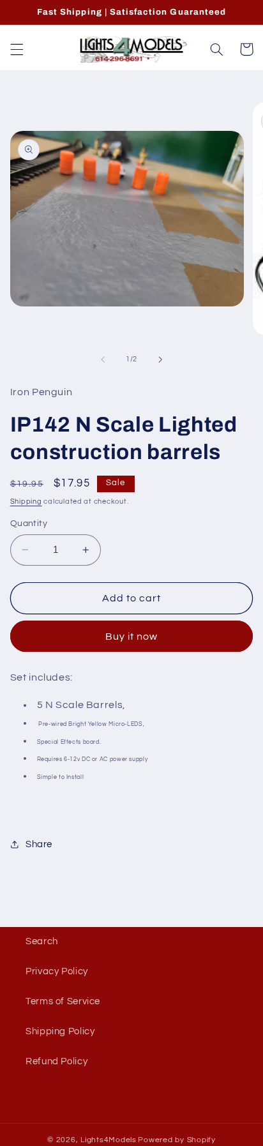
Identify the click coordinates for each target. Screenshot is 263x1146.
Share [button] (39, 844)
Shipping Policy (60, 1031)
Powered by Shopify (176, 1139)
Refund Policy (56, 1061)
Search (42, 941)
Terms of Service (63, 1001)
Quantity (28, 523)
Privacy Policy (57, 971)
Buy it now (131, 636)
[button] (16, 49)
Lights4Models (108, 1139)
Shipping (26, 501)
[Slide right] (160, 359)
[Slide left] (103, 359)
